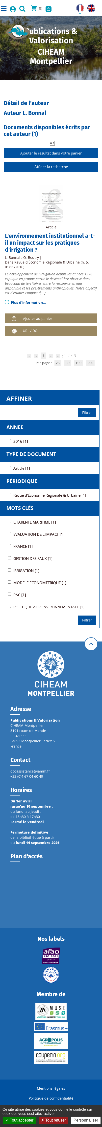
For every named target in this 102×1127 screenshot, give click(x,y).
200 (90, 362)
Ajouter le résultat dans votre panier (51, 153)
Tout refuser (55, 1120)
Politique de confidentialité (51, 1098)
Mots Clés (19, 508)
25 (58, 362)
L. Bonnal (12, 257)
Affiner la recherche (51, 166)
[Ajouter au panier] (14, 318)
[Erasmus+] (51, 1026)
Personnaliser (86, 1120)
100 (78, 362)
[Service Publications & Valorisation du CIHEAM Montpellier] (18, 30)
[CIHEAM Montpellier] (51, 673)
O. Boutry (31, 257)
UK (89, 6)
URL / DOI (31, 330)
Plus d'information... (28, 302)
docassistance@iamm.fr (30, 771)
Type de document (31, 454)
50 (68, 362)
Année (14, 427)
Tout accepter (21, 1120)
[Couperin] (51, 1057)
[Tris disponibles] (52, 142)
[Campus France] (51, 974)
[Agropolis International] (51, 1041)
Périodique (21, 481)
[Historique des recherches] (48, 8)
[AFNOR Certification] (51, 956)
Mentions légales (51, 1088)
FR (78, 6)
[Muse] (51, 1011)
